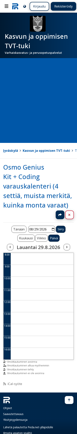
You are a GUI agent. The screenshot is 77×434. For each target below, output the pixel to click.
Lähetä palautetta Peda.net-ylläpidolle (28, 427)
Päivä (54, 238)
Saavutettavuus (13, 414)
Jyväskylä (10, 150)
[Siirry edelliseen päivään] (10, 247)
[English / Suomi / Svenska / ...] (24, 6)
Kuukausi (26, 238)
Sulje (72, 215)
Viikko (41, 238)
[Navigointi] (6, 6)
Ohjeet (7, 408)
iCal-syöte (15, 384)
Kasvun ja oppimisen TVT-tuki (46, 150)
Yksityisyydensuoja (15, 420)
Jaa (60, 214)
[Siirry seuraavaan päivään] (67, 247)
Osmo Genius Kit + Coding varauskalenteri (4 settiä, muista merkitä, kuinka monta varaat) (37, 186)
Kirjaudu (39, 6)
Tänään (19, 229)
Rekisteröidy (63, 6)
